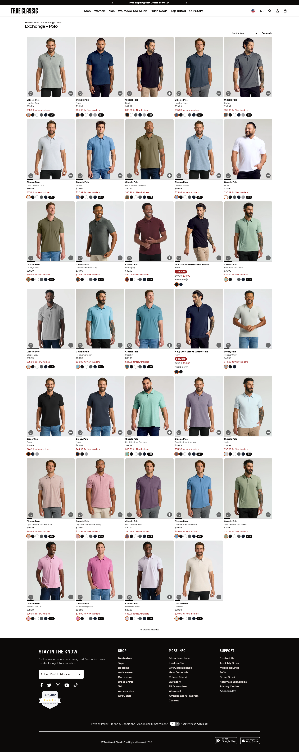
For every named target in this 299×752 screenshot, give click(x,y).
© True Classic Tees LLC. (113, 742)
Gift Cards (124, 696)
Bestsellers (125, 658)
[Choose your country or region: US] (253, 11)
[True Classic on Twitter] (49, 685)
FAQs (223, 672)
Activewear (125, 672)
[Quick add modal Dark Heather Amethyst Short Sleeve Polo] (218, 432)
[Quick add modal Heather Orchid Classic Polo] (169, 597)
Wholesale (175, 691)
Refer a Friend (178, 677)
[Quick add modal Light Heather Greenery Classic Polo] (169, 432)
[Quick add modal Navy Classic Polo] (120, 93)
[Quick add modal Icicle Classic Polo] (268, 432)
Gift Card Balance (180, 668)
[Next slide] (186, 3)
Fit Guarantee (178, 686)
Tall (120, 686)
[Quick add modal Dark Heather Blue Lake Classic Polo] (218, 514)
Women (99, 11)
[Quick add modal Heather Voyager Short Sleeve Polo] (120, 345)
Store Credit (228, 677)
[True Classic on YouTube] (67, 685)
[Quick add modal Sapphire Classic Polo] (169, 345)
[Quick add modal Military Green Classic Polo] (70, 257)
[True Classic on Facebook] (41, 685)
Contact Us (227, 658)
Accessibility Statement (152, 723)
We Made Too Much (132, 11)
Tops (121, 663)
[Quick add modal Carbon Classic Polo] (268, 93)
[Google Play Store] (226, 740)
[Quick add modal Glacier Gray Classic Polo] (70, 345)
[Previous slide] (112, 3)
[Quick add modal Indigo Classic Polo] (120, 175)
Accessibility (228, 691)
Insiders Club (177, 663)
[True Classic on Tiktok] (75, 685)
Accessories (126, 691)
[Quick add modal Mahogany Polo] (169, 257)
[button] (285, 11)
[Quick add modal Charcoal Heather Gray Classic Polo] (120, 257)
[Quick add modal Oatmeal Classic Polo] (218, 597)
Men (87, 11)
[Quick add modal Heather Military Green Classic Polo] (169, 175)
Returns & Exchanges (233, 682)
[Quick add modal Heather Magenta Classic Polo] (120, 597)
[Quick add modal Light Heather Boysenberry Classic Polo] (120, 514)
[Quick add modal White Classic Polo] (268, 175)
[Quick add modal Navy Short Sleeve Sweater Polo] (218, 345)
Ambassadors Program (183, 696)
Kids (111, 11)
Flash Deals (159, 11)
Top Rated (178, 11)
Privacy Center (229, 686)
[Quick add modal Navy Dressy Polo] (120, 432)
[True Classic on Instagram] (58, 685)
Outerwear (125, 677)
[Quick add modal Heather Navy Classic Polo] (218, 93)
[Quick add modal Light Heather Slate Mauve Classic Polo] (70, 514)
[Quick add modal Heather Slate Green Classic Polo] (268, 257)
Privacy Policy (100, 723)
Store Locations (179, 658)
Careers (174, 700)
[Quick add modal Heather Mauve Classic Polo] (70, 597)
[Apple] (250, 740)
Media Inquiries (229, 668)
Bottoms (123, 668)
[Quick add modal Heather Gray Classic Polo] (70, 93)
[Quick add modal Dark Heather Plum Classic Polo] (169, 514)
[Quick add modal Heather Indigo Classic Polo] (218, 175)
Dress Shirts (125, 682)
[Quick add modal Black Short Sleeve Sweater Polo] (218, 257)
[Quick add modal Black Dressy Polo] (70, 432)
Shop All (38, 22)
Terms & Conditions (123, 723)
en (261, 10)
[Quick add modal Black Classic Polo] (169, 93)
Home (28, 22)
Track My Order (229, 663)
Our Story (196, 11)
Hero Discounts (178, 672)
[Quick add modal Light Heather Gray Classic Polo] (70, 175)
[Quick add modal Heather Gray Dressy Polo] (268, 345)
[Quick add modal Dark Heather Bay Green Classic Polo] (268, 514)
